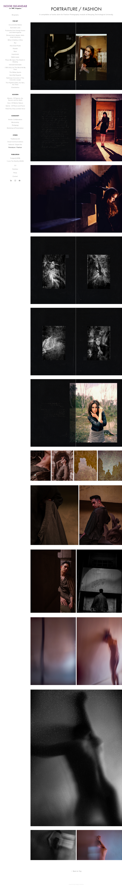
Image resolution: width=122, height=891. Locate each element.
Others (15, 135)
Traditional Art (15, 139)
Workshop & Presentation (15, 128)
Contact (15, 176)
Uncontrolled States (15, 25)
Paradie (15, 48)
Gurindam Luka (15, 28)
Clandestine (15, 87)
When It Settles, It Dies (15, 40)
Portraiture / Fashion (15, 147)
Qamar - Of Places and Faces (15, 106)
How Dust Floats (15, 46)
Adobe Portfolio (79, 884)
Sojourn (15, 94)
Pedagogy (15, 125)
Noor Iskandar (15, 6)
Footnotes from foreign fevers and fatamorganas (15, 31)
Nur (15, 43)
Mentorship (15, 122)
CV (15, 165)
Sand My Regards (15, 75)
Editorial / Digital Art (15, 144)
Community (15, 116)
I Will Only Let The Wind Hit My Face (15, 68)
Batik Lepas (15, 57)
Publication (15, 154)
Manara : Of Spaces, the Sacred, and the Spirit (15, 99)
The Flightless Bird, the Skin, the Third (15, 84)
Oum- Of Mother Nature (15, 103)
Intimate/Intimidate (15, 65)
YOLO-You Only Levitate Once (15, 109)
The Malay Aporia (15, 72)
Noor (15, 51)
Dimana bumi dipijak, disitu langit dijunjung (15, 36)
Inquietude (15, 54)
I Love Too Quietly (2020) (15, 161)
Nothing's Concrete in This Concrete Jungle (15, 79)
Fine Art (15, 21)
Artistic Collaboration (15, 119)
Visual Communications (15, 142)
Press (15, 173)
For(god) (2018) (15, 158)
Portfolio (15, 169)
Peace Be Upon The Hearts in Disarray (15, 61)
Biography (15, 15)
